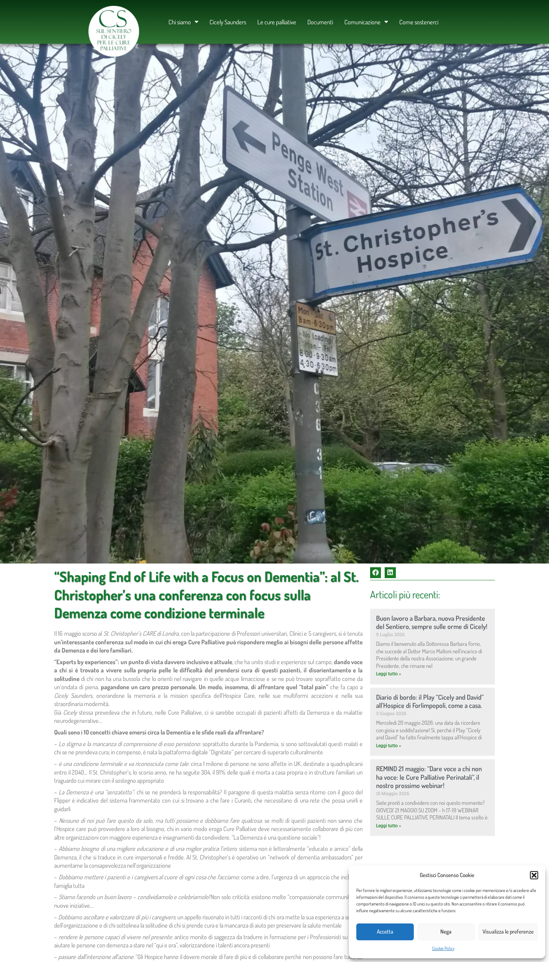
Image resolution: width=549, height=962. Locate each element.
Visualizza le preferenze (508, 931)
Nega (446, 931)
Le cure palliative (276, 22)
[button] (534, 875)
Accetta (385, 931)
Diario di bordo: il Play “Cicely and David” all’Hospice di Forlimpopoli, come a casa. (430, 701)
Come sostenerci (418, 22)
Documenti (320, 22)
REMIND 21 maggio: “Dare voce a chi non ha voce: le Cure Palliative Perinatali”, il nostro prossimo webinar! (429, 777)
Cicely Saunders (228, 22)
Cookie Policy (443, 948)
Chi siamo (179, 22)
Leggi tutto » (388, 674)
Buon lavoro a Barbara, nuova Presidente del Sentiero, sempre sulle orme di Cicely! (431, 622)
